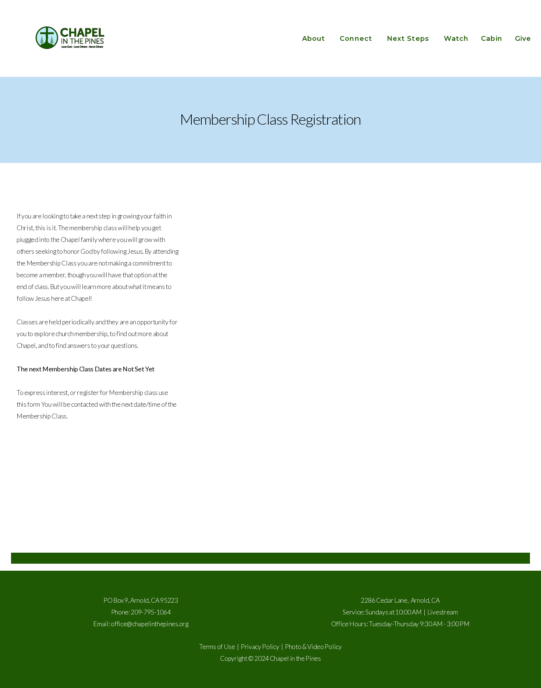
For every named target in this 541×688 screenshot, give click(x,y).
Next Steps (409, 39)
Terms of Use (217, 646)
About (314, 39)
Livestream (442, 612)
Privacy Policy (260, 646)
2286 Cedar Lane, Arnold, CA (400, 600)
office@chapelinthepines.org (149, 624)
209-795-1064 (150, 612)
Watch (456, 39)
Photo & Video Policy (313, 646)
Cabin (491, 39)
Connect (357, 39)
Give (523, 39)
